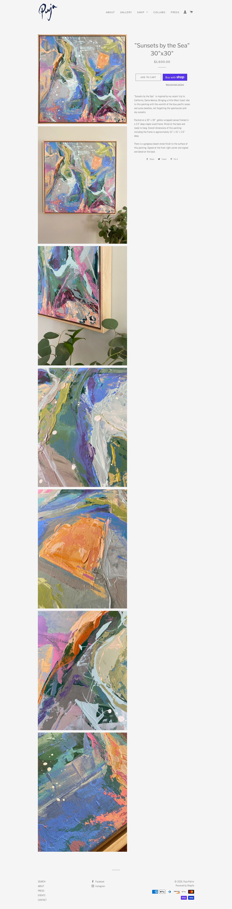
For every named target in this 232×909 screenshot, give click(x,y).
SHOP (141, 12)
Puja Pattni (188, 881)
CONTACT (42, 900)
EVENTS (41, 895)
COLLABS (159, 12)
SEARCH (41, 881)
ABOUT (110, 12)
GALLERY (126, 12)
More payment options (175, 84)
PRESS (175, 12)
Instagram (100, 886)
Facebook (99, 881)
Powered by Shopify (185, 885)
